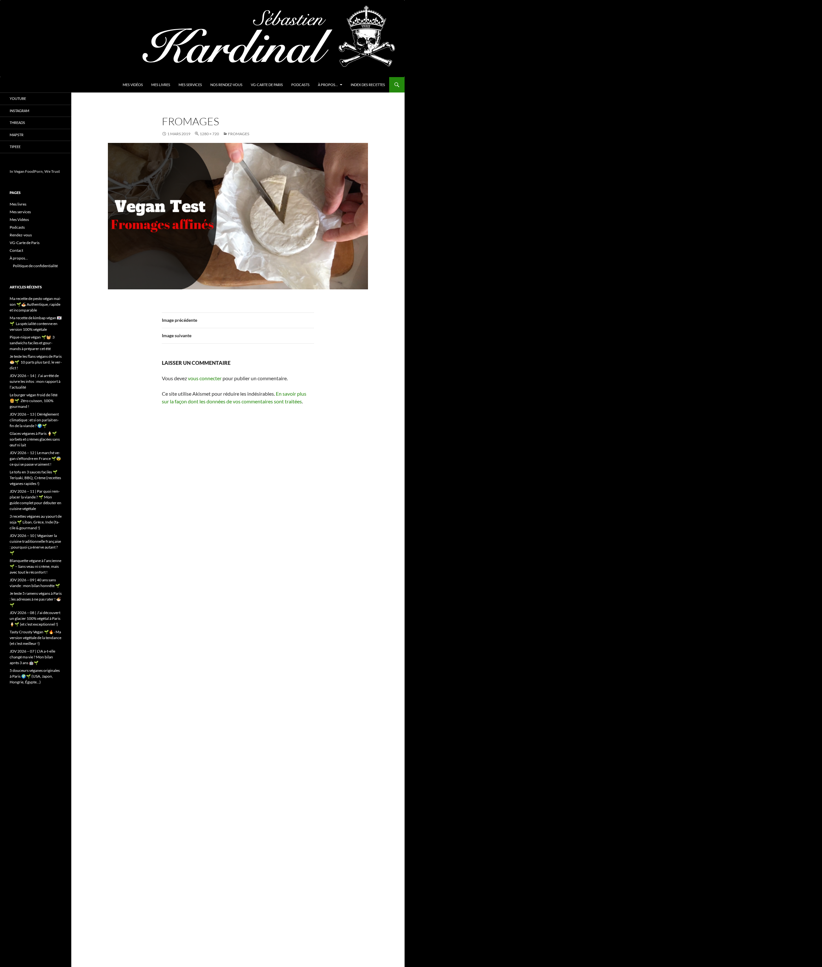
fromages (238, 133)
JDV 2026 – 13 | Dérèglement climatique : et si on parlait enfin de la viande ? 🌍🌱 (34, 420)
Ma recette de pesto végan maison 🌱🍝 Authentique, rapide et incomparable (35, 304)
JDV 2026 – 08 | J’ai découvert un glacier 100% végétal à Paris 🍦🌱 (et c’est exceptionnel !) (35, 618)
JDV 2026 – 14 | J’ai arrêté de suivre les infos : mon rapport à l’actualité (35, 381)
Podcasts (300, 85)
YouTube (18, 98)
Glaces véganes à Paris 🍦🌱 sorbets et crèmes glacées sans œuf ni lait (35, 439)
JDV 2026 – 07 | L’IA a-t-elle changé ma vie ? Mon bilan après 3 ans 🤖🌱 (32, 657)
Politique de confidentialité (35, 265)
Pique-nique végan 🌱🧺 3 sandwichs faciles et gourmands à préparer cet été (32, 343)
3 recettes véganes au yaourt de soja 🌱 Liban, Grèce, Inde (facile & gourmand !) (36, 522)
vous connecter (205, 378)
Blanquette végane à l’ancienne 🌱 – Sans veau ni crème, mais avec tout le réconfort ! (35, 566)
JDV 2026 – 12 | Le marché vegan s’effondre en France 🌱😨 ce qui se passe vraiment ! (35, 458)
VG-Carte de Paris (267, 85)
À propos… (328, 85)
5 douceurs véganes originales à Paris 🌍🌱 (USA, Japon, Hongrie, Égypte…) (35, 676)
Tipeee (15, 147)
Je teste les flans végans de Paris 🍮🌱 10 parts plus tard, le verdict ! (36, 362)
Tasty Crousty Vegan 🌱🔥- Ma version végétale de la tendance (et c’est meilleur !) (35, 637)
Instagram (19, 111)
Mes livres (160, 85)
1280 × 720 (209, 133)
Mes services (190, 85)
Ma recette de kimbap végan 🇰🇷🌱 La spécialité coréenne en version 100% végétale (36, 323)
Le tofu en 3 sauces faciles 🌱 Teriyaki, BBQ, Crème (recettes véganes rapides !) (35, 478)
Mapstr (16, 135)
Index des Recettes (368, 85)
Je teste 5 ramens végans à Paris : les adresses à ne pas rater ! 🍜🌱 (36, 599)
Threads (17, 122)
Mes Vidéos (133, 85)
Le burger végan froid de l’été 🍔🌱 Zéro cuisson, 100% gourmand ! (33, 400)
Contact (16, 250)
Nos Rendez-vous (226, 85)
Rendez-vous (21, 235)
